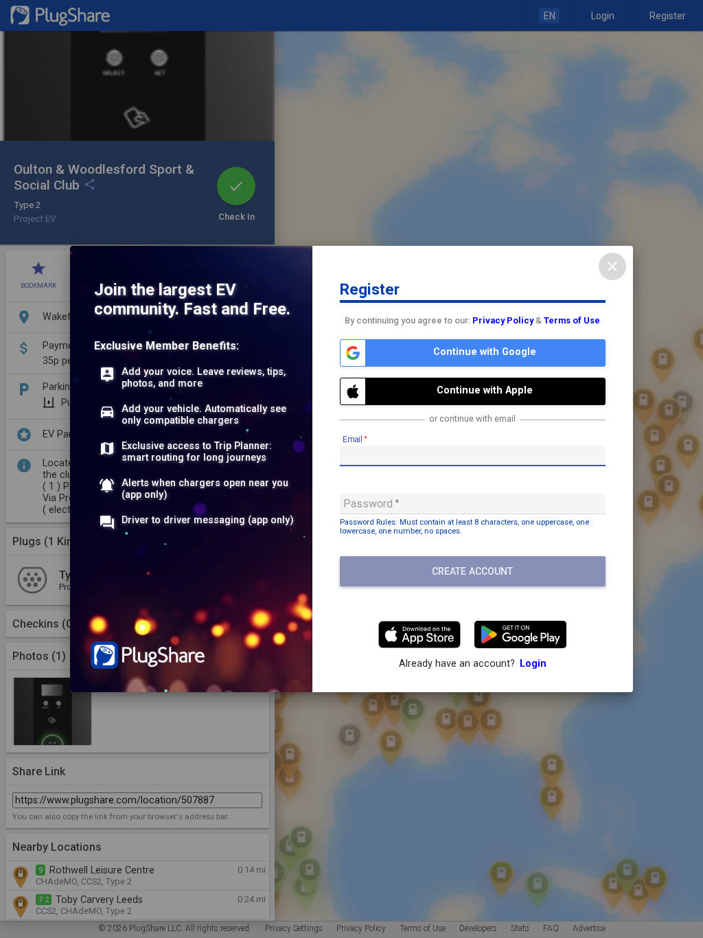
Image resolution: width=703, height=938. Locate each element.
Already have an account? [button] (472, 664)
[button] (473, 353)
